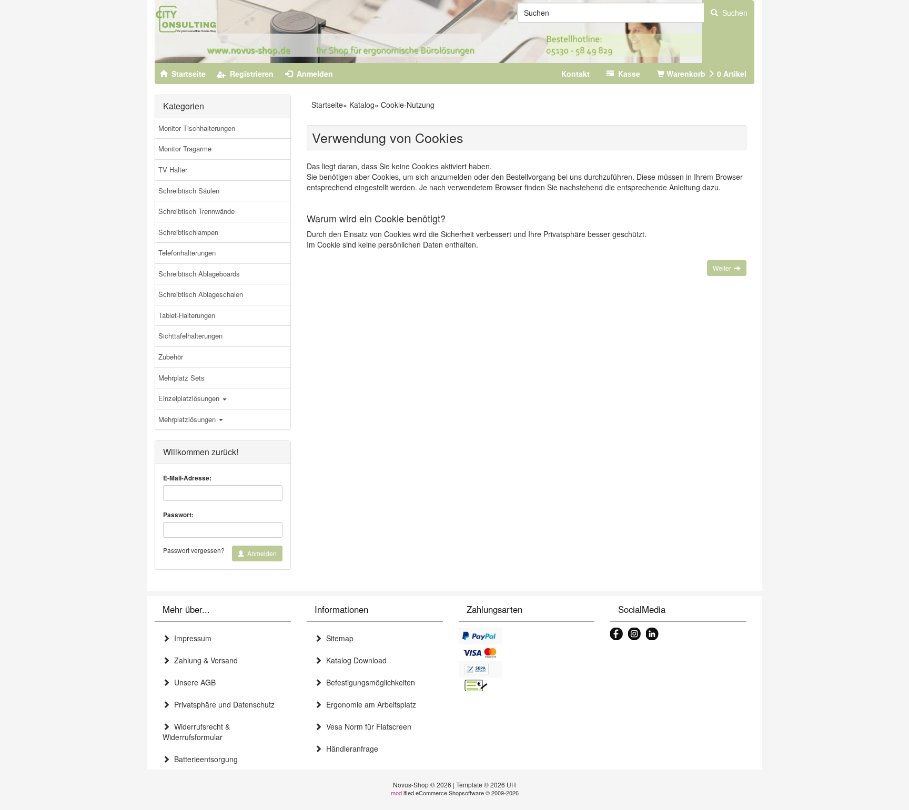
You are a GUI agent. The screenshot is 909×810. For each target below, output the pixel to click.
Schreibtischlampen (188, 232)
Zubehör (170, 357)
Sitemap (338, 638)
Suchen (733, 12)
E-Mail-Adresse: (187, 478)
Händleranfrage (350, 748)
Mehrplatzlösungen (188, 419)
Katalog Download (354, 660)
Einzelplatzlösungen (189, 398)
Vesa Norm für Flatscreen (366, 726)
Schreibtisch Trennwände (196, 211)
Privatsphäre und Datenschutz (222, 704)
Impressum (190, 638)
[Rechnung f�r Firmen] (527, 669)
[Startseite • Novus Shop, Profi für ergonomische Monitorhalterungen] (428, 31)
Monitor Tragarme (184, 148)
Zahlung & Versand (204, 660)
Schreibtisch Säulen (188, 191)
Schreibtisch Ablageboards (199, 274)
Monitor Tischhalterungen (196, 128)
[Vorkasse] (527, 686)
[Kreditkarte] (527, 652)
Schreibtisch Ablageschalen (200, 294)
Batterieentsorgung (204, 759)
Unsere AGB (193, 682)
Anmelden (260, 553)
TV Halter (172, 170)
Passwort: (178, 514)
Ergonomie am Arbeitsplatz (369, 704)
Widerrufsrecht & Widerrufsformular (196, 731)
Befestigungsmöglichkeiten (368, 682)
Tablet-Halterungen (186, 315)
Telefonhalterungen (187, 253)
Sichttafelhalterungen (190, 336)
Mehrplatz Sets (181, 378)
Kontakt (575, 73)
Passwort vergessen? (194, 550)
